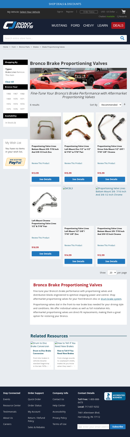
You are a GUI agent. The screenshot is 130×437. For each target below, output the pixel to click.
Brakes (36, 47)
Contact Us (58, 399)
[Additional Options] (15, 165)
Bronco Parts (24, 47)
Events (6, 399)
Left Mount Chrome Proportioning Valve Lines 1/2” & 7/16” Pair (44, 223)
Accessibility (59, 411)
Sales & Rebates (36, 427)
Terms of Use (59, 424)
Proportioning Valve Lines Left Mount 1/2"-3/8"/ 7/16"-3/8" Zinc (77, 231)
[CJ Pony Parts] (11, 25)
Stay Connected (11, 393)
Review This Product (40, 163)
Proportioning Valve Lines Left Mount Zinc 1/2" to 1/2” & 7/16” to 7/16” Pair (78, 149)
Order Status (88, 11)
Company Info (60, 393)
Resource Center (12, 405)
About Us (8, 417)
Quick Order (34, 399)
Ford (14, 47)
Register (69, 11)
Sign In (60, 11)
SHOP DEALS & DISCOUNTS (65, 4)
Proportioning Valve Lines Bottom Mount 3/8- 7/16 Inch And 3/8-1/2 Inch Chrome (111, 231)
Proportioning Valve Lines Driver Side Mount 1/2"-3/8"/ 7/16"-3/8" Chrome (111, 149)
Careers (7, 424)
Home (5, 47)
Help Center (59, 405)
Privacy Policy (60, 417)
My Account (34, 411)
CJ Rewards (122, 16)
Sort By (93, 104)
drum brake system (111, 298)
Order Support (36, 393)
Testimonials (9, 411)
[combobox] (65, 38)
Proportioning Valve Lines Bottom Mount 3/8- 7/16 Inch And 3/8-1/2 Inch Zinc (45, 149)
